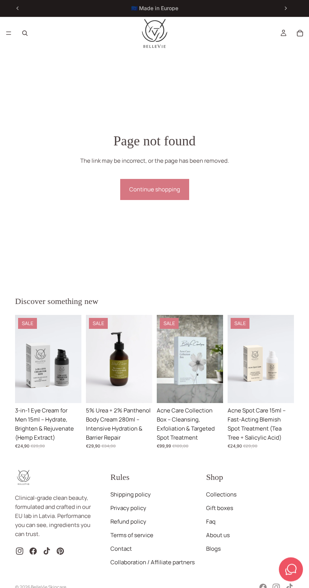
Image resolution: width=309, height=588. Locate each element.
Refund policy (128, 522)
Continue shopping (154, 189)
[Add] (69, 391)
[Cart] (300, 33)
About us (218, 535)
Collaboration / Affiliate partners (152, 563)
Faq (211, 522)
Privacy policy (128, 508)
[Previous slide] (17, 8)
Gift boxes (219, 508)
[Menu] (8, 33)
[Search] (25, 33)
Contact (121, 549)
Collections (221, 495)
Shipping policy (130, 495)
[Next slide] (285, 8)
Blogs (213, 549)
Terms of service (131, 535)
